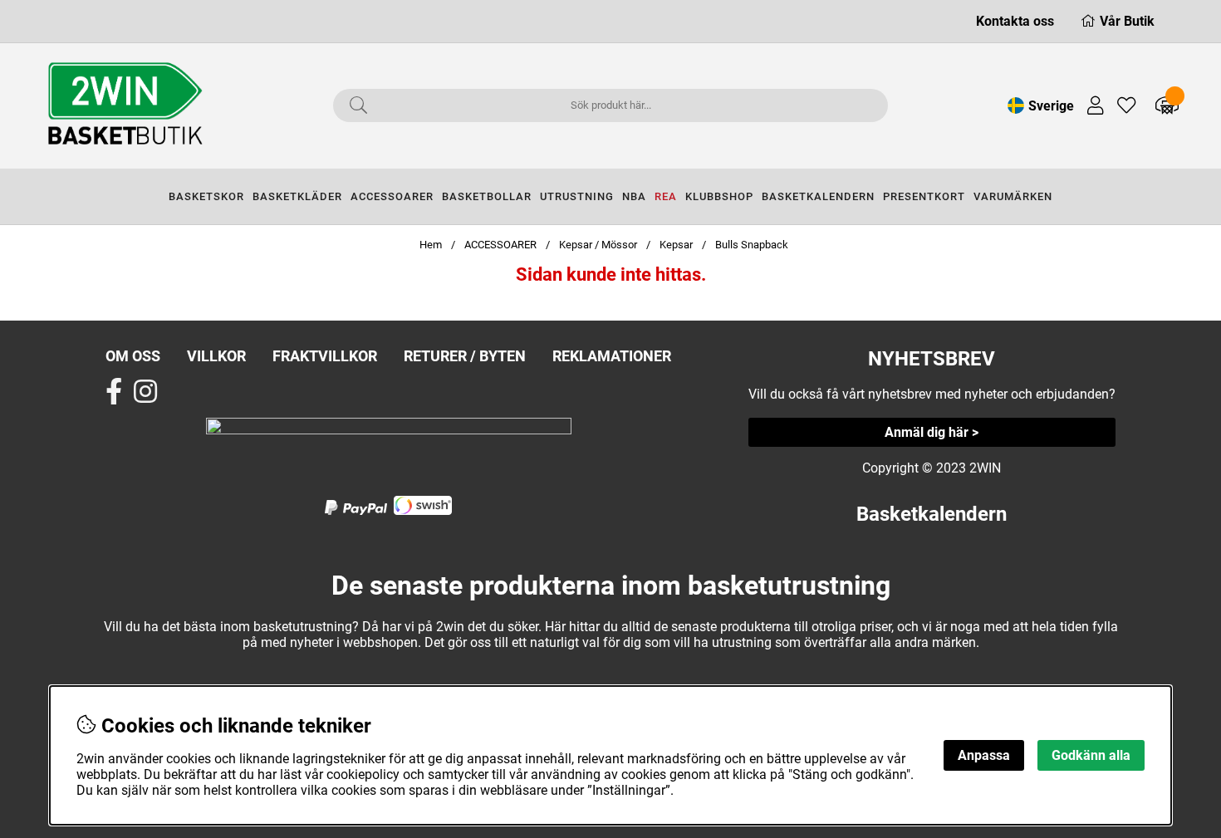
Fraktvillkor (324, 356)
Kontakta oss (1015, 21)
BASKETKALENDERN (818, 196)
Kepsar (676, 244)
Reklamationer (611, 356)
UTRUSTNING (577, 196)
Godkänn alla (1091, 755)
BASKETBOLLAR (487, 196)
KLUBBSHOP (719, 196)
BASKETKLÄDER (297, 196)
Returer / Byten (465, 356)
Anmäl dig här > (931, 432)
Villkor (216, 356)
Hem (430, 244)
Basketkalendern (931, 514)
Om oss (132, 356)
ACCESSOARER (392, 196)
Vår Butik (1127, 21)
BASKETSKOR (206, 196)
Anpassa (984, 755)
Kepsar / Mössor (598, 244)
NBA (634, 196)
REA (666, 196)
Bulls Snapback (751, 244)
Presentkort (924, 196)
